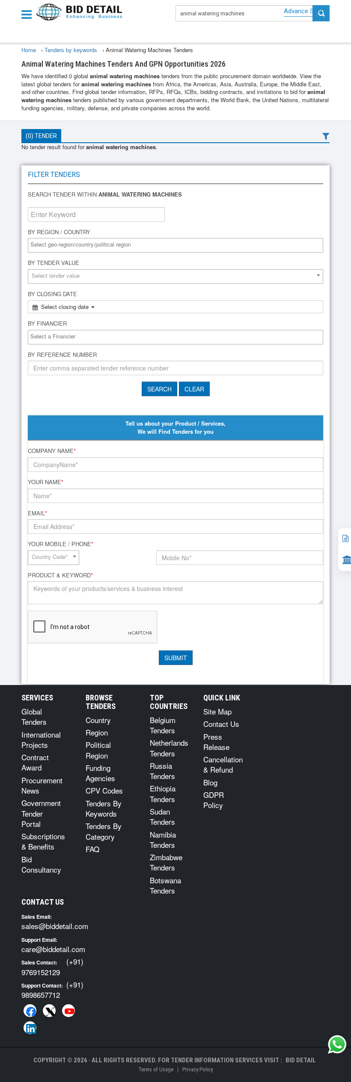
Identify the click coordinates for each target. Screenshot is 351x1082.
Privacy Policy (197, 1069)
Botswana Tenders (165, 885)
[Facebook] (30, 1010)
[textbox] (177, 245)
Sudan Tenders (162, 816)
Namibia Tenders (163, 839)
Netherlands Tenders (169, 747)
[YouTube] (68, 1010)
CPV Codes (104, 790)
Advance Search (307, 11)
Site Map (217, 711)
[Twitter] (49, 1010)
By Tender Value (53, 263)
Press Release (216, 741)
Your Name (45, 482)
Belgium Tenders (163, 724)
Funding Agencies (100, 772)
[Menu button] (28, 13)
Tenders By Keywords (104, 808)
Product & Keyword (60, 575)
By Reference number (62, 355)
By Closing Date (52, 294)
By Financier (47, 323)
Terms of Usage (155, 1069)
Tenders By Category (104, 830)
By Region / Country (59, 232)
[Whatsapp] (337, 1044)
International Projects (41, 739)
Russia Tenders (162, 770)
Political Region (98, 749)
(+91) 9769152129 (52, 966)
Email (37, 513)
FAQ (92, 849)
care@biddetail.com (53, 949)
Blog (210, 782)
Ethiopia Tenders (163, 793)
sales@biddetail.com (54, 925)
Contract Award (35, 762)
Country (98, 719)
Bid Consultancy (41, 864)
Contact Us (221, 723)
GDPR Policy (213, 799)
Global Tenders (34, 716)
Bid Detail (301, 1060)
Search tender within (105, 194)
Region (97, 732)
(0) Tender (41, 135)
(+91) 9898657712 (52, 989)
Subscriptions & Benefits (43, 841)
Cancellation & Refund (223, 764)
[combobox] (175, 245)
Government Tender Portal (41, 813)
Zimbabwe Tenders (166, 862)
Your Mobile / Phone (60, 544)
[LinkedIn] (30, 1027)
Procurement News (41, 785)
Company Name (52, 451)
